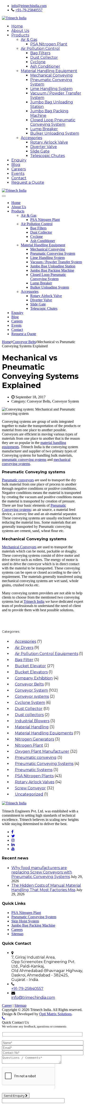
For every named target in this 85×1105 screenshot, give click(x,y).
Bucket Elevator (30, 666)
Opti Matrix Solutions (55, 1014)
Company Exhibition (34, 678)
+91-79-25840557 (28, 10)
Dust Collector (44, 57)
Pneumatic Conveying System (52, 253)
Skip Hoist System (25, 921)
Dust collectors (29, 715)
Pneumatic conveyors (18, 480)
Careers (18, 169)
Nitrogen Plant (29, 745)
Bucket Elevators (31, 672)
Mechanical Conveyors (19, 547)
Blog (15, 164)
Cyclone (38, 62)
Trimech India (34, 601)
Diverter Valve (43, 147)
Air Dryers (24, 647)
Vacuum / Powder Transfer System (56, 262)
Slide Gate (40, 151)
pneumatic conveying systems (24, 460)
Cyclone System (30, 702)
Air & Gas (29, 39)
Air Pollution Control (40, 48)
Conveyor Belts (29, 684)
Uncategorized (29, 794)
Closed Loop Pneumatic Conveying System (52, 122)
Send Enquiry (14, 1095)
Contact (18, 178)
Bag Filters (40, 53)
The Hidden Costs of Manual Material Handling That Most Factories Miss (46, 887)
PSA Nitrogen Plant (48, 44)
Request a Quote (27, 182)
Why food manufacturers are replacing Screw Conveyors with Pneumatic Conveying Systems (41, 872)
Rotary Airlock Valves (34, 782)
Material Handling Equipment (49, 71)
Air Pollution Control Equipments (46, 653)
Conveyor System (31, 690)
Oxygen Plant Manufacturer (42, 751)
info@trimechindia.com (29, 6)
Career (7, 1005)
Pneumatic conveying (35, 757)
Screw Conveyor (30, 788)
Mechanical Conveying (51, 75)
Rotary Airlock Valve (49, 142)
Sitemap (17, 934)
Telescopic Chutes (47, 155)
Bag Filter (24, 660)
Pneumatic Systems (33, 770)
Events (17, 173)
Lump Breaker (44, 129)
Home (17, 26)
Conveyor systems (32, 696)
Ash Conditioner (45, 66)
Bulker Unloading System (54, 133)
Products (20, 35)
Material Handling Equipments (44, 733)
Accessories (31, 138)
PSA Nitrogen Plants (34, 776)
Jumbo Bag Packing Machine (52, 270)
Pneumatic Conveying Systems (44, 763)
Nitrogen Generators (34, 739)
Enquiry (18, 160)
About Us (20, 30)
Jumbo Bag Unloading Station (52, 266)
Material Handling (32, 727)
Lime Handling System (51, 88)
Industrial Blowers (32, 721)
